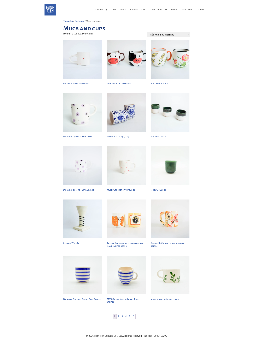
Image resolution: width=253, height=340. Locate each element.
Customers (119, 9)
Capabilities (138, 9)
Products (156, 9)
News (174, 9)
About (99, 9)
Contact (202, 9)
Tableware (79, 21)
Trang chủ (68, 21)
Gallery (187, 9)
